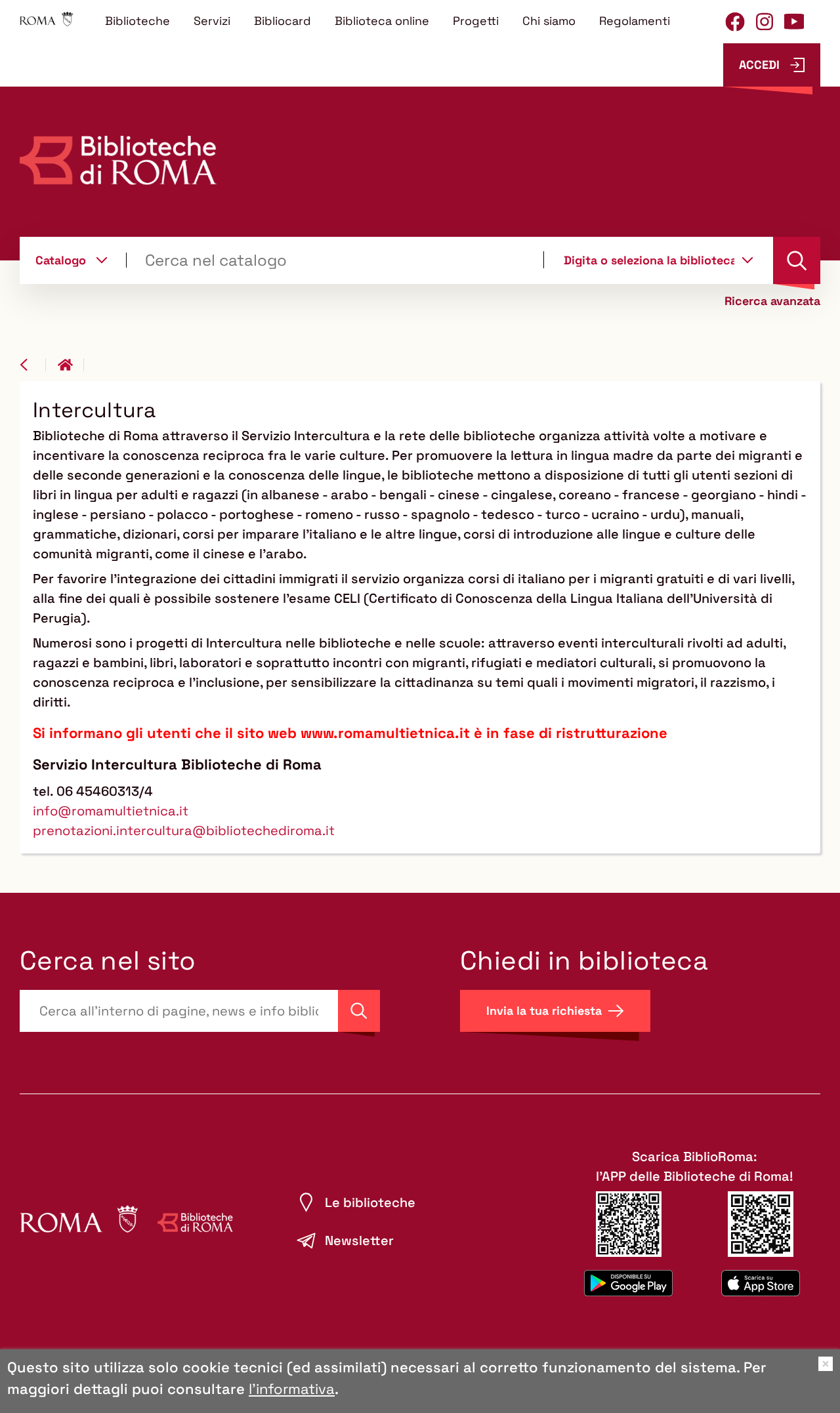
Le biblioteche (370, 1202)
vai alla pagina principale (71, 364)
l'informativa (292, 1389)
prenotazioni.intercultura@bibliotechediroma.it (184, 830)
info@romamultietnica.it (110, 810)
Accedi (759, 64)
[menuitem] (137, 20)
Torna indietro (33, 364)
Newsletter (359, 1240)
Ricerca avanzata (772, 301)
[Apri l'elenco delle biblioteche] (747, 259)
